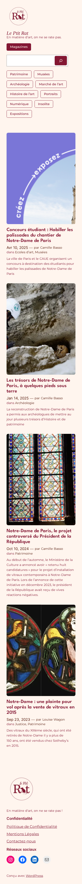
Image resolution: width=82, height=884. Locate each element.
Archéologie (20, 84)
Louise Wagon (53, 719)
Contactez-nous (21, 841)
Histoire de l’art (22, 94)
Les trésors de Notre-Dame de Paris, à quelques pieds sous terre (38, 386)
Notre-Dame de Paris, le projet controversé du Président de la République (39, 536)
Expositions (19, 114)
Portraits (51, 94)
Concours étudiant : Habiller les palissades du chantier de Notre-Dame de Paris (40, 235)
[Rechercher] (61, 60)
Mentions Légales (23, 834)
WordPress (34, 876)
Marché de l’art (51, 84)
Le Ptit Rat (17, 33)
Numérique (19, 104)
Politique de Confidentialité (32, 826)
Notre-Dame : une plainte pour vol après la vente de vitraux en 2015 (41, 707)
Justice (20, 724)
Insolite (44, 104)
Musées (43, 74)
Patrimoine (19, 74)
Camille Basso (51, 248)
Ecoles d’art (24, 252)
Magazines (19, 47)
